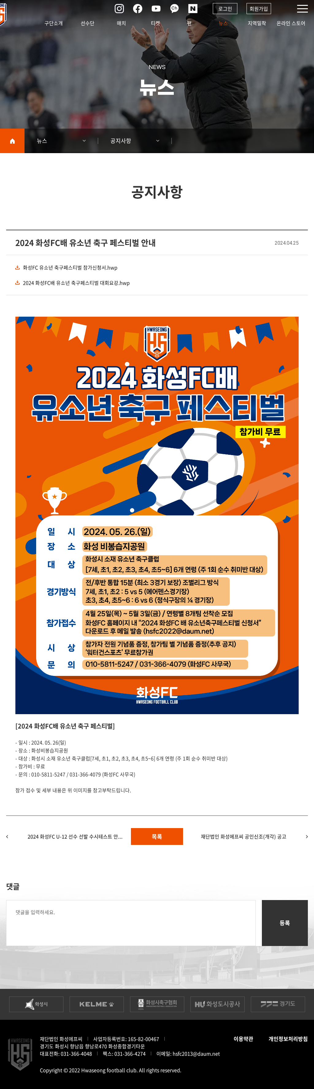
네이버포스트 (192, 8)
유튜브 (156, 8)
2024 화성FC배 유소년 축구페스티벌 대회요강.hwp (76, 282)
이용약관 (243, 1038)
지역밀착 (257, 23)
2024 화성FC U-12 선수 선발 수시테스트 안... (75, 836)
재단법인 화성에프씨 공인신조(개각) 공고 (243, 836)
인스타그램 (119, 8)
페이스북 (137, 8)
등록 (285, 923)
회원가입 (259, 8)
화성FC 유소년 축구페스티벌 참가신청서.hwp (70, 267)
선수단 (87, 23)
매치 (121, 23)
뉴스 (223, 23)
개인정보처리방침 (288, 1038)
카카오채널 (174, 8)
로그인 (225, 8)
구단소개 (53, 23)
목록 (157, 836)
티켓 (155, 23)
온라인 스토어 (291, 23)
